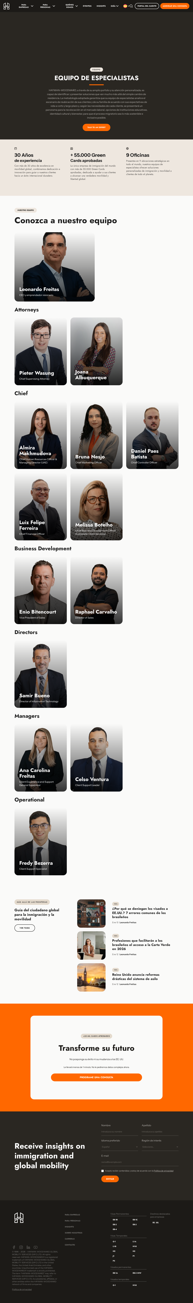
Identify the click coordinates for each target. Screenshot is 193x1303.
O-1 (114, 1241)
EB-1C (135, 1219)
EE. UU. (156, 1222)
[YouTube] (35, 1247)
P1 (134, 1256)
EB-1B (115, 1219)
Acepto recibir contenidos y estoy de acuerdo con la (139, 1170)
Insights (101, 6)
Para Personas (45, 6)
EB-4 (115, 1229)
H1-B (135, 1246)
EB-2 (115, 1224)
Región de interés (151, 1140)
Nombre (106, 1125)
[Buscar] (131, 6)
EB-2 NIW (137, 1273)
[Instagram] (21, 1247)
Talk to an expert (96, 127)
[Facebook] (14, 1247)
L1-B (114, 1246)
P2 (114, 1260)
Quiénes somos (70, 6)
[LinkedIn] (28, 1247)
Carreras (70, 1238)
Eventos (87, 6)
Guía (113, 6)
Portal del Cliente (147, 6)
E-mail (105, 1155)
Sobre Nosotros (73, 1232)
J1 (113, 1256)
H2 (114, 1251)
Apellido (146, 1125)
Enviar (110, 1178)
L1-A (134, 1241)
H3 (134, 1251)
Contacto (70, 1245)
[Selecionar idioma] (125, 6)
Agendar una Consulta (175, 6)
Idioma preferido (110, 1140)
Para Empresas (24, 6)
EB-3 (134, 1224)
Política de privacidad (163, 1170)
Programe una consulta (96, 1077)
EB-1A (115, 1273)
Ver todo (25, 928)
